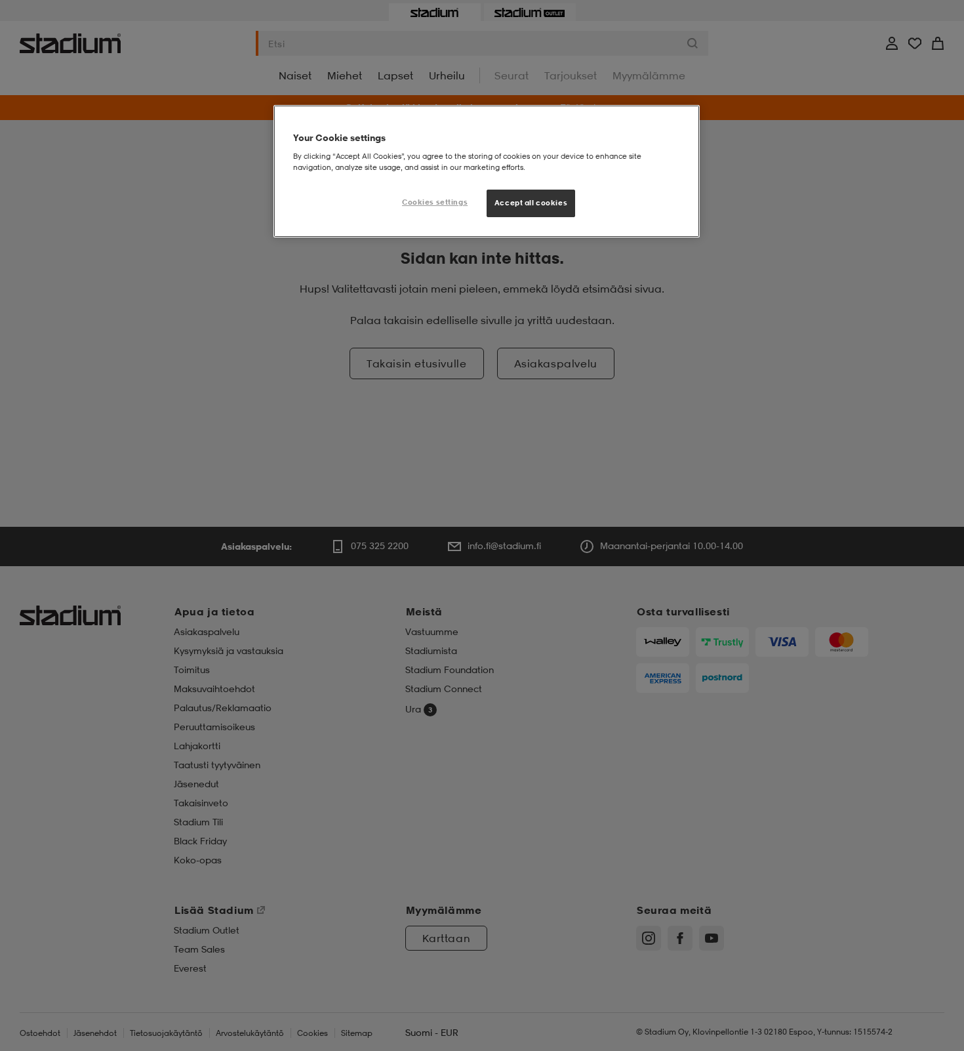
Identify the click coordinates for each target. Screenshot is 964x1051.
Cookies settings (435, 202)
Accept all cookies (530, 202)
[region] (486, 171)
